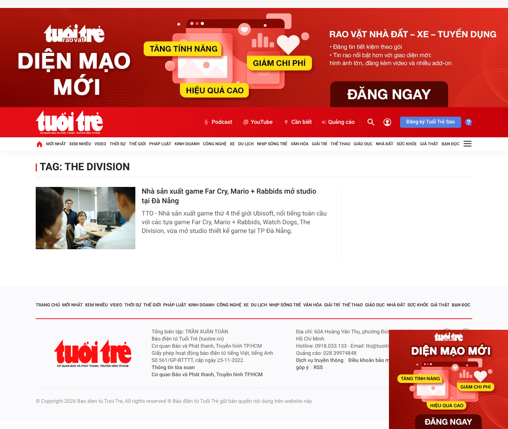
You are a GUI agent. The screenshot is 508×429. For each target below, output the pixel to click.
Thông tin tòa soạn (173, 368)
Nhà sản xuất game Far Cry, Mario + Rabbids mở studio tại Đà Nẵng (229, 196)
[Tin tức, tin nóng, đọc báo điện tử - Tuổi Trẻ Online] (69, 122)
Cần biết (301, 122)
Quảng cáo (341, 122)
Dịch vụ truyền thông (319, 361)
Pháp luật (160, 143)
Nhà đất (384, 143)
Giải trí (319, 143)
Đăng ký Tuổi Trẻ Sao (430, 122)
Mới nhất (56, 143)
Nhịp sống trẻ (272, 143)
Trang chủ (48, 305)
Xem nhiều (80, 143)
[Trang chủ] (39, 144)
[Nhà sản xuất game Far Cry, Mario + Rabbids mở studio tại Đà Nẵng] (85, 218)
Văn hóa (299, 143)
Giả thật (429, 143)
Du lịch (246, 143)
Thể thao (340, 143)
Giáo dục (363, 143)
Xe (232, 143)
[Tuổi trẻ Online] (93, 353)
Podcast (222, 122)
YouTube (262, 122)
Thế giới (137, 143)
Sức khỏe (406, 143)
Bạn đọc (451, 143)
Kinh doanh (187, 143)
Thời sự (117, 143)
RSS (318, 368)
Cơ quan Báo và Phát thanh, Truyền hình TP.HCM (207, 375)
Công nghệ (214, 143)
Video (100, 143)
